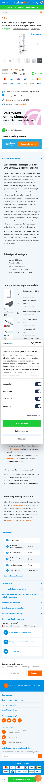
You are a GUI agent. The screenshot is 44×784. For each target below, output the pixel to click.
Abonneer (35, 673)
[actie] (22, 118)
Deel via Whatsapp (14, 130)
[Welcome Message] (38, 778)
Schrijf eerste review (21, 29)
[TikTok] (20, 720)
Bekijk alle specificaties (13, 576)
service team (12, 521)
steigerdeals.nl (19, 505)
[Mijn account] (33, 2)
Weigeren (22, 439)
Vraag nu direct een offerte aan (21, 642)
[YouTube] (14, 720)
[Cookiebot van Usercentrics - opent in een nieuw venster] (31, 343)
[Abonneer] (40, 756)
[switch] (38, 391)
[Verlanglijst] (37, 2)
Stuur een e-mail (15, 651)
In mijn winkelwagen (22, 779)
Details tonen (31, 416)
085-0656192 (26, 521)
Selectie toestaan (22, 431)
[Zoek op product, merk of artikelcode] (41, 12)
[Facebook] (4, 720)
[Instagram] (9, 720)
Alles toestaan (22, 423)
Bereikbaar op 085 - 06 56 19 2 (21, 632)
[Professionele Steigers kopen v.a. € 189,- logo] (22, 2)
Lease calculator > (28, 144)
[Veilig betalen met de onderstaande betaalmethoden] (4, 79)
